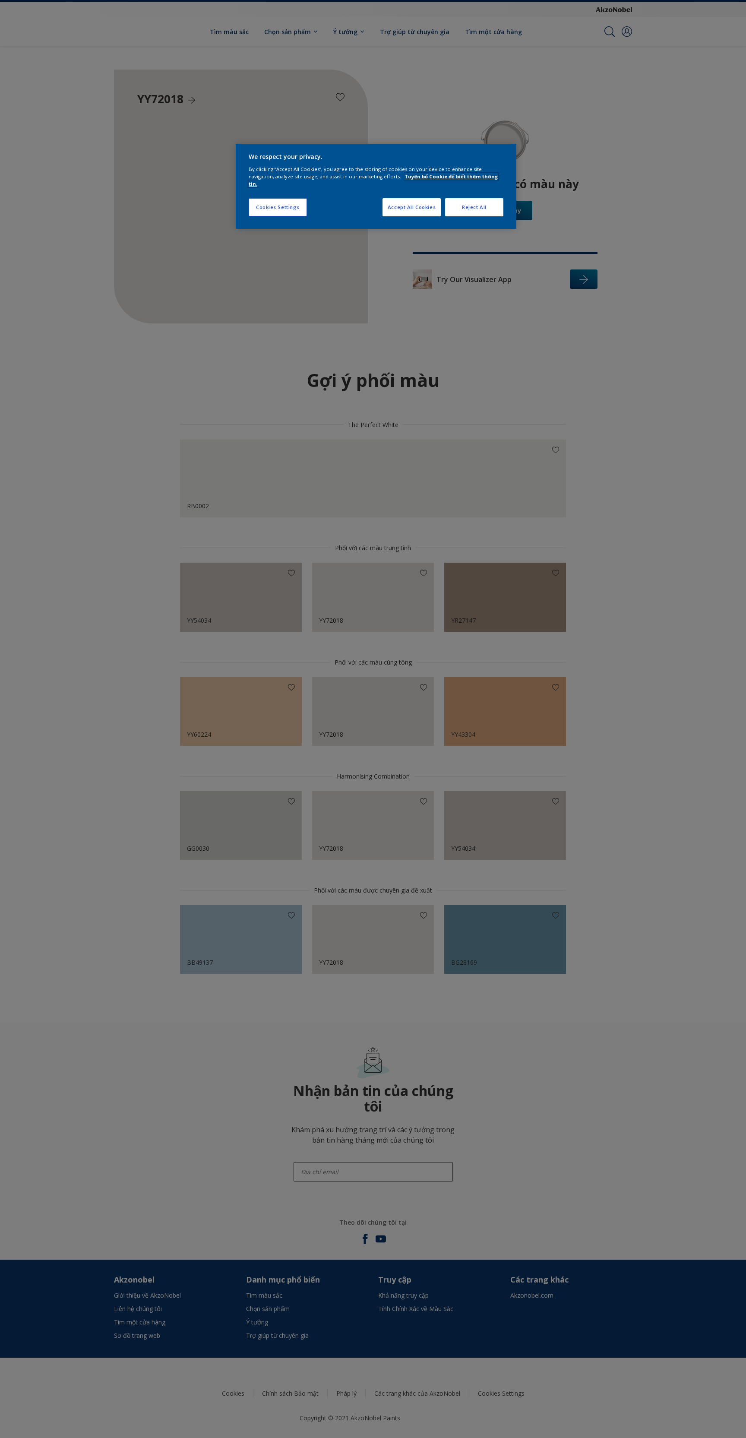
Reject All (474, 207)
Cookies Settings (278, 207)
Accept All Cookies (412, 207)
